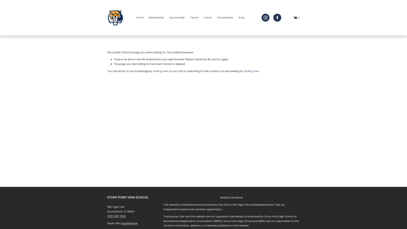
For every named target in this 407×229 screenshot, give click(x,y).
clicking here (160, 71)
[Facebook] (277, 18)
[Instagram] (265, 18)
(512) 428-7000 (116, 216)
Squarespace (129, 223)
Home (140, 17)
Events (208, 17)
